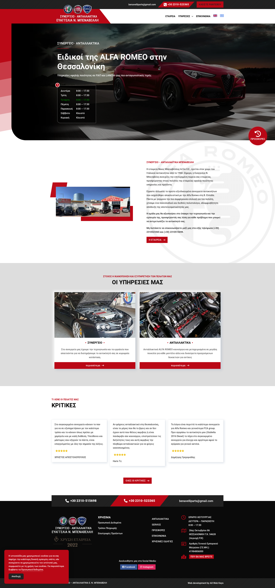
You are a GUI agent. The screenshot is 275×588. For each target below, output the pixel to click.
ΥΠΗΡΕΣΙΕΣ (184, 16)
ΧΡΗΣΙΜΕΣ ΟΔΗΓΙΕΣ (162, 541)
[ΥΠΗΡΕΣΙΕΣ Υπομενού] (192, 16)
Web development (197, 583)
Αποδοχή (16, 576)
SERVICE (156, 524)
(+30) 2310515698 (173, 232)
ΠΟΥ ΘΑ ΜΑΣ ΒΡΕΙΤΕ (201, 556)
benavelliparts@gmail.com (142, 4)
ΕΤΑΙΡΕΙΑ (170, 16)
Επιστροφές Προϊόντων (110, 533)
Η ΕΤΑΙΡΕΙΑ (155, 239)
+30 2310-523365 (178, 4)
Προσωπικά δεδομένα (32, 569)
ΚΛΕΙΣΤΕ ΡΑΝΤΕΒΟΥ (210, 4)
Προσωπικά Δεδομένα (109, 522)
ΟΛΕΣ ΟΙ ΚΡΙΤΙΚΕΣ (136, 480)
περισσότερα (93, 365)
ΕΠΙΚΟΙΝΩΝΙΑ (203, 16)
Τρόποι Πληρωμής (107, 528)
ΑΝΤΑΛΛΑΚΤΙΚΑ (160, 519)
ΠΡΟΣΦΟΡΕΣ (158, 530)
